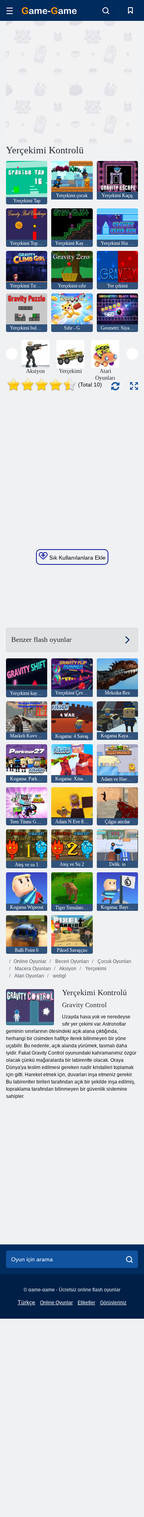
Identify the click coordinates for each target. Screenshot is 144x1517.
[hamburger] (9, 10)
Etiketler (86, 1302)
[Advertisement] (108, 82)
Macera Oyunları (32, 968)
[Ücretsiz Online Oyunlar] (49, 10)
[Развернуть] (134, 386)
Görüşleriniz (113, 1302)
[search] (129, 1259)
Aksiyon (67, 968)
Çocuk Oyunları (113, 961)
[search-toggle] (105, 10)
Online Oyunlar (30, 961)
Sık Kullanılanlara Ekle (77, 557)
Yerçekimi (95, 968)
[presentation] (12, 354)
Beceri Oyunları (71, 961)
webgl (59, 976)
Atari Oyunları (29, 976)
